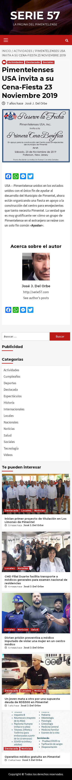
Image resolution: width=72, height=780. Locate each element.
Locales (9, 416)
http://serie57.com (36, 292)
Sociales (48, 62)
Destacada (33, 62)
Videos (8, 455)
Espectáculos (13, 396)
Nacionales (11, 422)
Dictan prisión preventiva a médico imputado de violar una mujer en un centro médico (35, 641)
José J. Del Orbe (36, 103)
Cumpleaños (12, 376)
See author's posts (36, 298)
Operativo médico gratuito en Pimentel (32, 756)
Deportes (10, 383)
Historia (9, 403)
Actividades (15, 62)
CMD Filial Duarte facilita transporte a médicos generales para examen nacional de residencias (36, 580)
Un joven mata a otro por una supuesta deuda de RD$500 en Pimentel (32, 700)
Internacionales (14, 409)
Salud (8, 435)
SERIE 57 (35, 15)
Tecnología (11, 448)
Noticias (9, 429)
